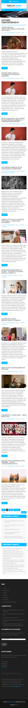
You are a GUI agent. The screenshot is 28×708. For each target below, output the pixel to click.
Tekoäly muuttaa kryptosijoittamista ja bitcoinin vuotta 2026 (12, 29)
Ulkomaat (5, 595)
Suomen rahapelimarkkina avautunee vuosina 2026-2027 (13, 526)
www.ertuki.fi (4, 666)
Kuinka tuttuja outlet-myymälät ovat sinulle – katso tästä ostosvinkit (12, 221)
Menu (3, 9)
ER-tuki (16, 704)
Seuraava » (17, 509)
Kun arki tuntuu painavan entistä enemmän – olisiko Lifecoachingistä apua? (13, 462)
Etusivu (4, 588)
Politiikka (22, 171)
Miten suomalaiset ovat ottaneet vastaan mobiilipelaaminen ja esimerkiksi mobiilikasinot (13, 120)
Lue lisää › (4, 68)
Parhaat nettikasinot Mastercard (10, 602)
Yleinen (22, 32)
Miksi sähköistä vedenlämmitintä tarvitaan (13, 368)
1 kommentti (9, 275)
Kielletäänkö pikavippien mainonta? (11, 529)
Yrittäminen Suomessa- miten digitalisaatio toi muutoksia (11, 168)
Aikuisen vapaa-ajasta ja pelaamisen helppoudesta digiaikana (10, 74)
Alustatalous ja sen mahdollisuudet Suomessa (10, 319)
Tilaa (4, 644)
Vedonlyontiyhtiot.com (16, 686)
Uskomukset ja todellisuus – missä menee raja (13, 415)
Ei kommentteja (10, 32)
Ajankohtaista (6, 599)
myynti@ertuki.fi (15, 1)
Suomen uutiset (5, 172)
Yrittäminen (12, 172)
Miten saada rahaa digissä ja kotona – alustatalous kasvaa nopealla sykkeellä (12, 271)
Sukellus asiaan (11, 701)
